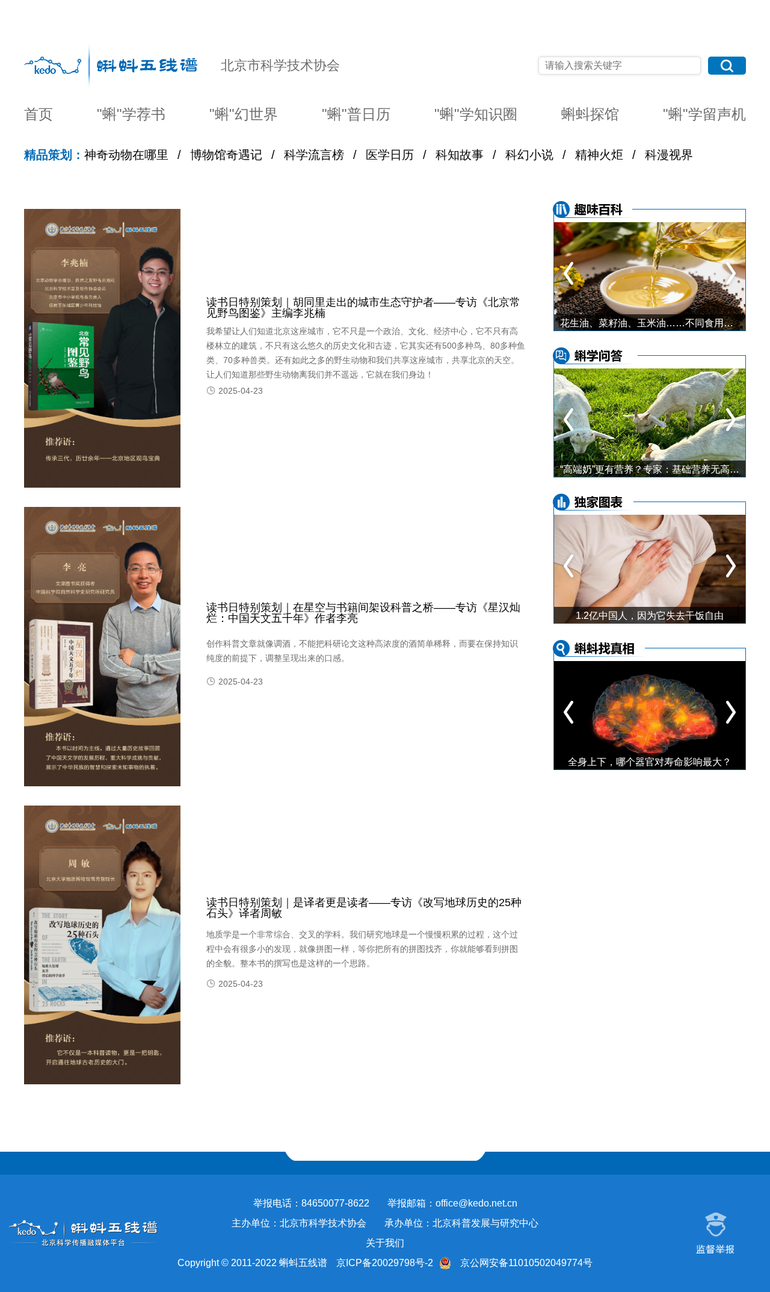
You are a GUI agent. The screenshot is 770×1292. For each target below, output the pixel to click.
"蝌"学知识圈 (475, 114)
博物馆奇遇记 (226, 154)
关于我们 (385, 1243)
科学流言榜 (314, 154)
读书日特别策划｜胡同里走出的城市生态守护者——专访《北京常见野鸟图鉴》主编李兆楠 (363, 307)
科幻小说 (529, 154)
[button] (730, 273)
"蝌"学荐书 (131, 114)
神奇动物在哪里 (126, 154)
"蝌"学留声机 (704, 114)
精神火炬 (599, 154)
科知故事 (460, 154)
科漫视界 (669, 154)
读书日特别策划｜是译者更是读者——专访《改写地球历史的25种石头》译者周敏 (364, 907)
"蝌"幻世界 (243, 114)
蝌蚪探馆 (590, 114)
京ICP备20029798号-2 (384, 1263)
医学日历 (390, 154)
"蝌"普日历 (356, 114)
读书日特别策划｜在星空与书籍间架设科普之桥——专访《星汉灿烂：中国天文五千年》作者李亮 (363, 612)
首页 (38, 114)
